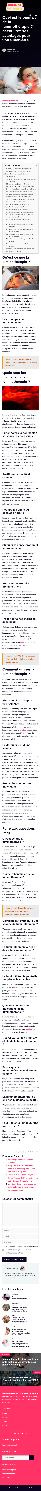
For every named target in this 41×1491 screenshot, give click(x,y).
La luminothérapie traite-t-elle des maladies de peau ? (22, 245)
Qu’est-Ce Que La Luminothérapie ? (18, 169)
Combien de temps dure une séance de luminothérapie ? (21, 216)
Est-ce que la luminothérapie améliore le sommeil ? (21, 240)
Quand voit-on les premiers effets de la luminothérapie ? (21, 235)
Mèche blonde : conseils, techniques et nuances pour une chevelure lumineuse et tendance (20, 1308)
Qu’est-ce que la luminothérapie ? (19, 209)
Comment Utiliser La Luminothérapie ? (18, 197)
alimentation (20, 991)
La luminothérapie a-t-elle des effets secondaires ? (20, 221)
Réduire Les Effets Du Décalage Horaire (21, 186)
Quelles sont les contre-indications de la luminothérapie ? (21, 230)
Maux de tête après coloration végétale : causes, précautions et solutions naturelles (19, 1320)
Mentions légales (9, 1470)
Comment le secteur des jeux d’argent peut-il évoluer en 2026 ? (20, 1378)
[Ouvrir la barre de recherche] (30, 15)
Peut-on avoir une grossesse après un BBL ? (21, 1297)
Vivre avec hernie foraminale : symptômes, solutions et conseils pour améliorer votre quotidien (20, 1344)
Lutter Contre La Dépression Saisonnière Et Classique (22, 180)
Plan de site (7, 1478)
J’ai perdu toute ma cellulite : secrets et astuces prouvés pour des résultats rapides (22, 1169)
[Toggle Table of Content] (34, 165)
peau (22, 642)
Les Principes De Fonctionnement (19, 171)
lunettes (23, 730)
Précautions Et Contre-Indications (19, 204)
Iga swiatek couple (10, 1445)
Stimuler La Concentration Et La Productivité (22, 189)
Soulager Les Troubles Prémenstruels (20, 191)
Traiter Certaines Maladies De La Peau (21, 194)
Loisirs (5, 1418)
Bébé (4, 1414)
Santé (4, 1421)
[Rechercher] (31, 1457)
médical (29, 1029)
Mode (4, 1425)
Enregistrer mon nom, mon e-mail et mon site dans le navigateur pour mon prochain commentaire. (21, 1250)
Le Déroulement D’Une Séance (18, 202)
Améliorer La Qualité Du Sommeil (19, 184)
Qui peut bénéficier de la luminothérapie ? (21, 212)
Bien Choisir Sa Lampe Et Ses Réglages (21, 199)
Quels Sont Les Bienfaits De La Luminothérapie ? (16, 175)
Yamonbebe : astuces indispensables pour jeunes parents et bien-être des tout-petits (21, 1332)
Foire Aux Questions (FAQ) (14, 207)
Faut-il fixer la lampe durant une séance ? (22, 248)
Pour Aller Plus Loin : (15, 251)
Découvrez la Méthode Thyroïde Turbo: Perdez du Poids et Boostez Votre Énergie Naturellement (23, 1178)
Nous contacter (8, 1474)
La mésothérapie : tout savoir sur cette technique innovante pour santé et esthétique (22, 1187)
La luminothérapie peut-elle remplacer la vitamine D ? (21, 226)
